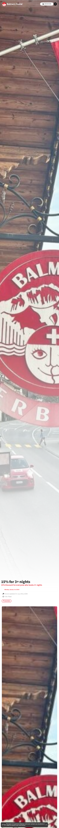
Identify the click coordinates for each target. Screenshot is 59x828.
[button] (55, 4)
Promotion (6, 601)
